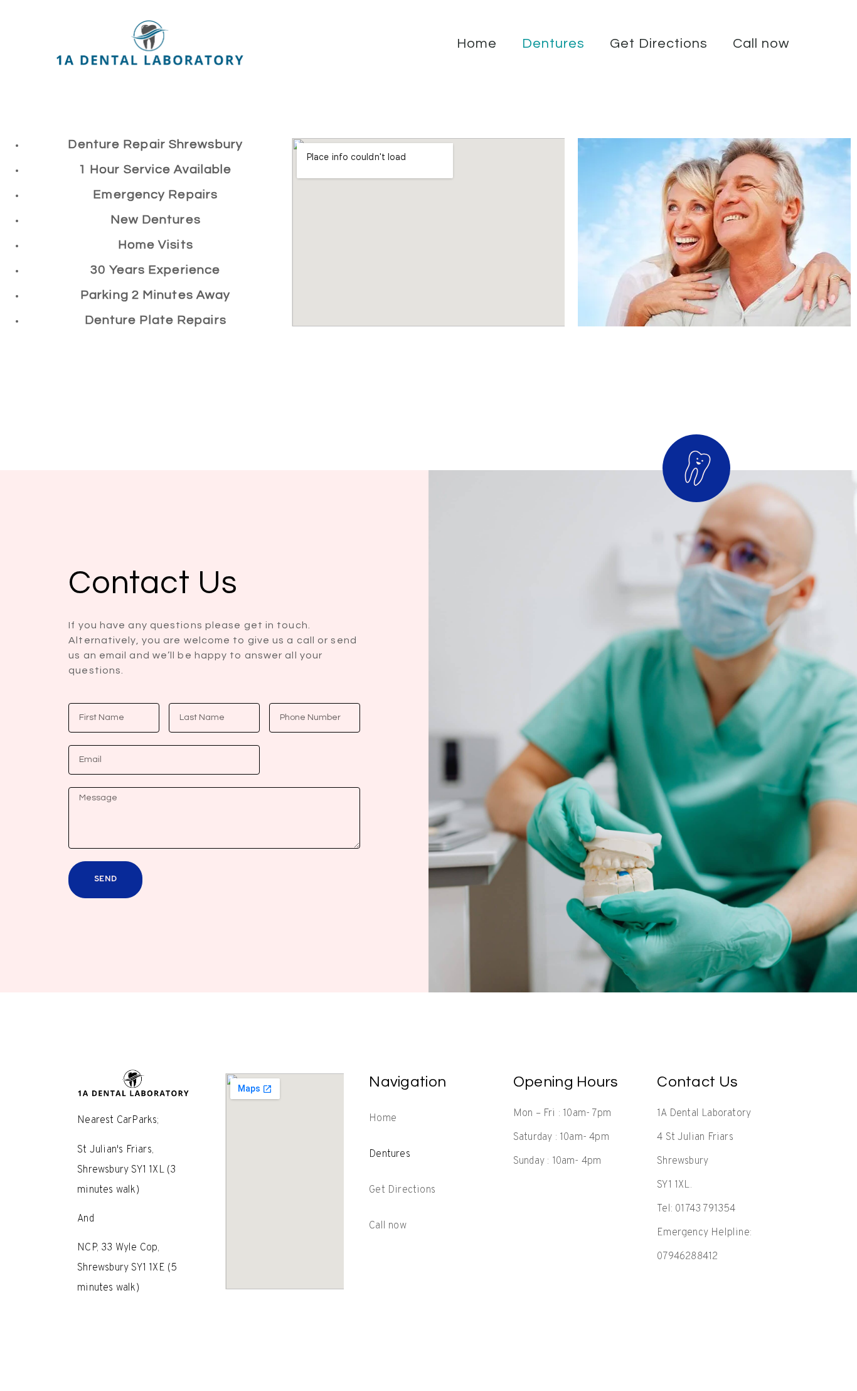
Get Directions (659, 43)
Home (477, 43)
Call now (761, 43)
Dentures (553, 43)
